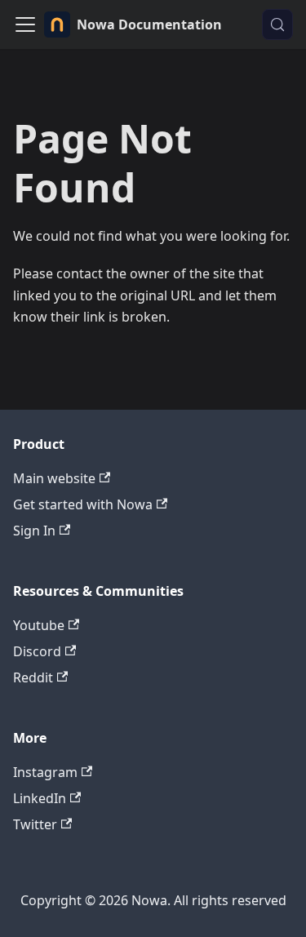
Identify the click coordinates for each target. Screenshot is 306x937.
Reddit (33, 677)
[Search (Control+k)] (277, 24)
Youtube (38, 625)
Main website (54, 478)
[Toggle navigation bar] (25, 24)
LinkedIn (39, 798)
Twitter (35, 824)
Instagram (45, 772)
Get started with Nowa (83, 504)
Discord (37, 651)
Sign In (34, 531)
